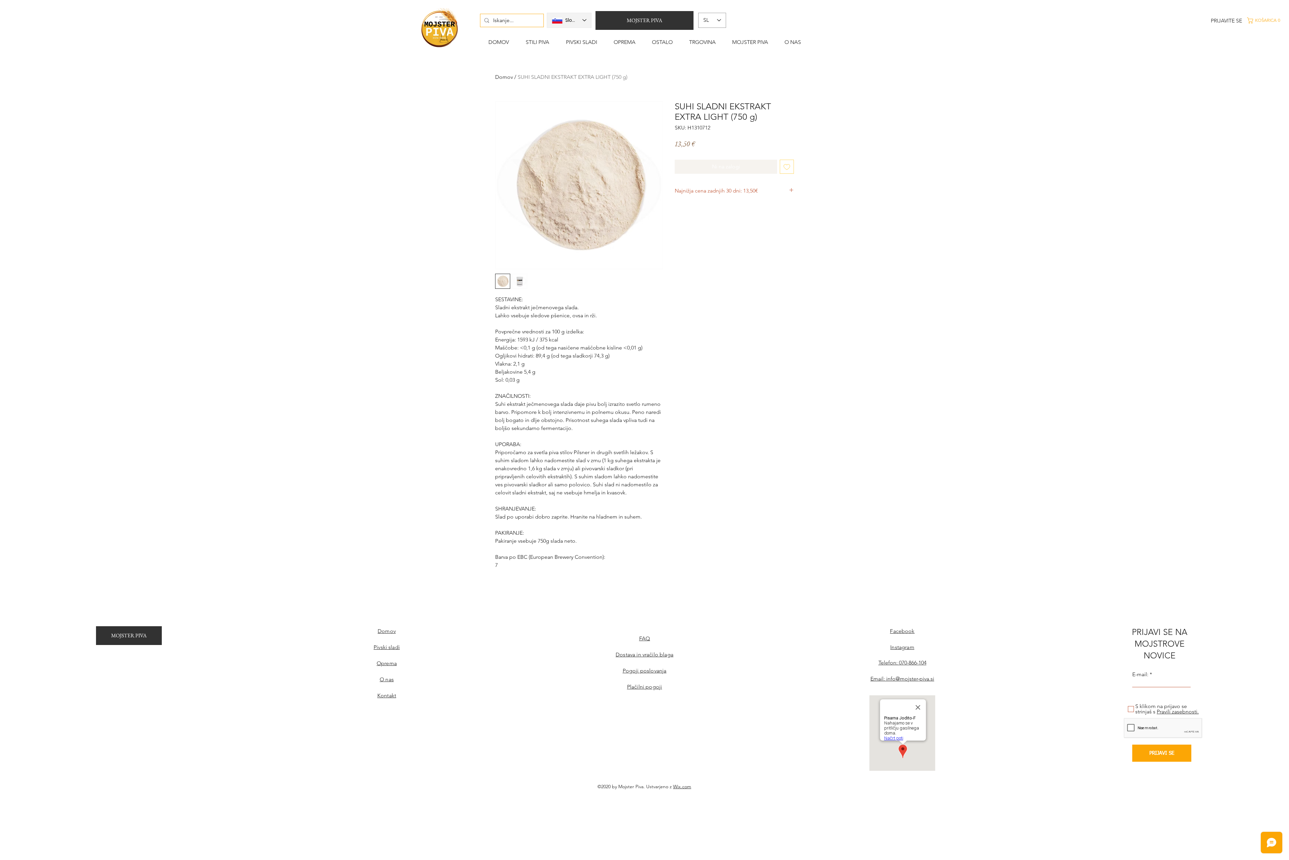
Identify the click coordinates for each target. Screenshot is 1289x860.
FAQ (644, 638)
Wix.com (682, 787)
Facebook (902, 631)
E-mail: (1140, 674)
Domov (504, 77)
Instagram (902, 647)
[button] (1267, 20)
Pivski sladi (387, 647)
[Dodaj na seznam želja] (787, 167)
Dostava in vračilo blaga (644, 654)
